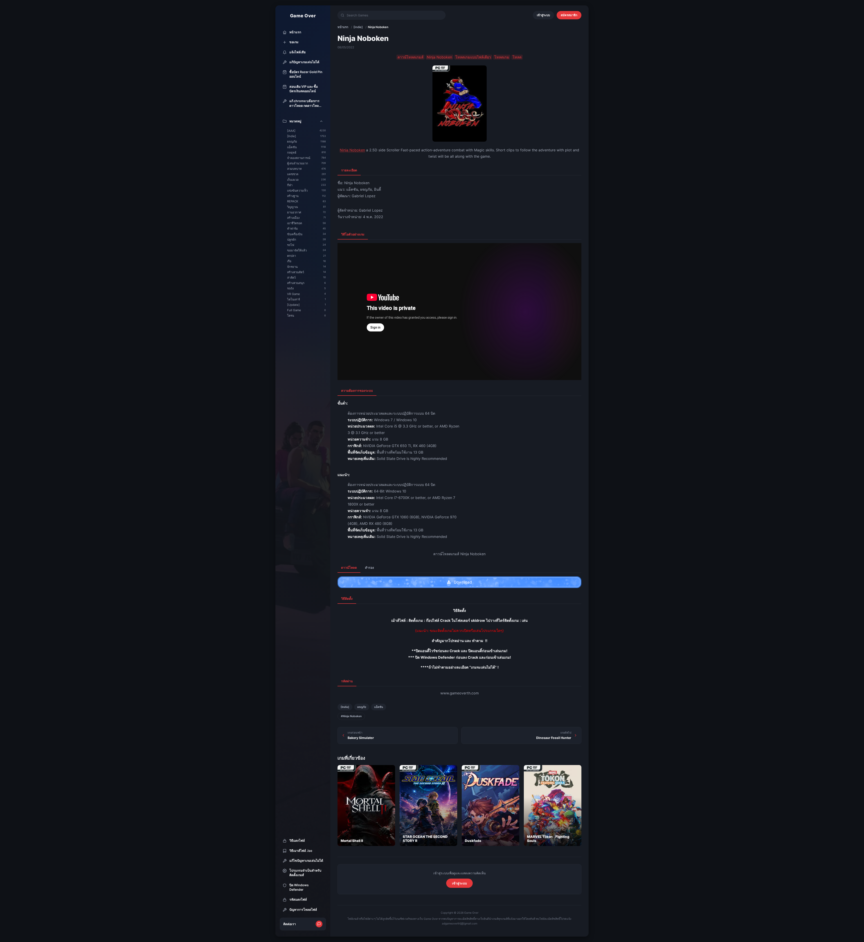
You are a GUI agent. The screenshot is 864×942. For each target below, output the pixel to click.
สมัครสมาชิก (569, 15)
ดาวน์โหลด (349, 567)
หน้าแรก (343, 27)
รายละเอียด (349, 170)
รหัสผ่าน (347, 681)
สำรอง (369, 567)
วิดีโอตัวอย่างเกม (352, 234)
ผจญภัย (361, 707)
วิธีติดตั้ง (347, 598)
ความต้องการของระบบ (357, 390)
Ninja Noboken (352, 150)
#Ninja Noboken (351, 716)
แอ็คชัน (378, 707)
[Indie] (358, 27)
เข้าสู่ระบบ (543, 15)
